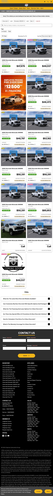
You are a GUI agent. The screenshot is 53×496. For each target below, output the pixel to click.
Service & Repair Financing (34, 380)
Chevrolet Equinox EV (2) (8, 378)
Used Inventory (31, 367)
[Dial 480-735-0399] (48, 1)
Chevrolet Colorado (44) (8, 372)
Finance (29, 376)
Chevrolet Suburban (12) (8, 388)
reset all (38, 21)
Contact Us (30, 388)
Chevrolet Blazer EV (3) (8, 367)
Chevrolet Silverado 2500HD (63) (11, 384)
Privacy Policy (31, 395)
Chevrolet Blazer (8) (7, 365)
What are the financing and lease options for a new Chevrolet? (23, 309)
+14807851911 (10, 412)
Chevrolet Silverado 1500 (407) (10, 382)
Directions (30, 386)
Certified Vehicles (31, 369)
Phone (4, 345)
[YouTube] (8, 436)
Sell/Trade (30, 374)
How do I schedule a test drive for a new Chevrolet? (19, 319)
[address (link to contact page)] (44, 1)
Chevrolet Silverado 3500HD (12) (10, 386)
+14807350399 (10, 409)
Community (30, 392)
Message (32, 345)
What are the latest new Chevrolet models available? (19, 298)
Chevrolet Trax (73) (7, 397)
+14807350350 (10, 415)
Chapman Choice (6, 421)
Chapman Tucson (6, 425)
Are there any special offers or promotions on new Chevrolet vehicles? (25, 314)
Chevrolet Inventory (32, 365)
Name (7, 337)
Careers (29, 390)
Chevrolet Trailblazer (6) (8, 392)
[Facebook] (3, 436)
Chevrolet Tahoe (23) (7, 390)
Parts (28, 382)
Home (3, 11)
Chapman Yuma (6, 427)
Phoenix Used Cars (7, 430)
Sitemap (29, 397)
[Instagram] (6, 436)
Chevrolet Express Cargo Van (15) (11, 380)
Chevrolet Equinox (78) (8, 376)
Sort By (39, 36)
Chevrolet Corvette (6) (8, 374)
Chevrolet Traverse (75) (8, 395)
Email (31, 337)
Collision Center (31, 384)
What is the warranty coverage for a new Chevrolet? (19, 324)
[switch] (51, 1)
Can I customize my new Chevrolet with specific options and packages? (25, 304)
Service (29, 378)
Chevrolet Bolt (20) (7, 369)
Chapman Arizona (7, 423)
